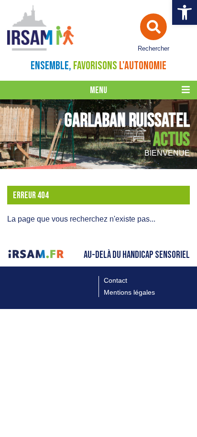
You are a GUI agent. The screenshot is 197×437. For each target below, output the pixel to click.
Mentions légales (129, 292)
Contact (115, 280)
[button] (184, 12)
